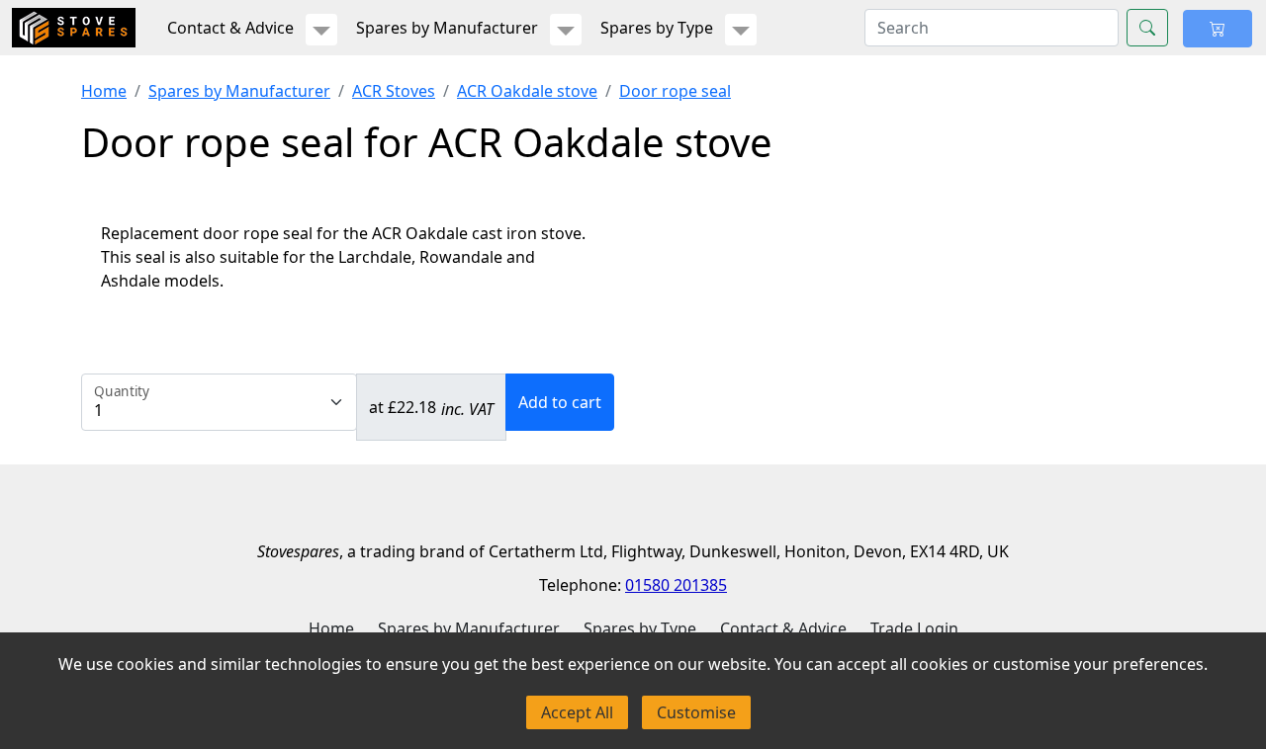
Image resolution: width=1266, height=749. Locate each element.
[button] (321, 29)
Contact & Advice (783, 628)
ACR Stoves (393, 91)
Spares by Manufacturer (239, 91)
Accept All (577, 712)
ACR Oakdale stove (527, 91)
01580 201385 (676, 585)
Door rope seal (675, 91)
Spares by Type (640, 628)
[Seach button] (1147, 27)
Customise (696, 712)
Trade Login (914, 628)
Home (104, 91)
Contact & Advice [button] (230, 28)
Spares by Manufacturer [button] (447, 28)
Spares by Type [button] (656, 28)
